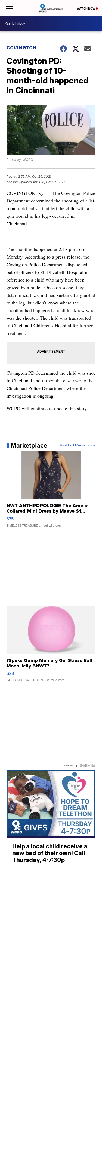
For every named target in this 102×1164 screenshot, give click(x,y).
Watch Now (86, 8)
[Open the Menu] (9, 8)
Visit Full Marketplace (77, 445)
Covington (22, 47)
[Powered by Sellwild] (87, 765)
